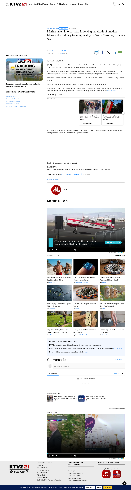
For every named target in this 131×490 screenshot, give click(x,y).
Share (87, 4)
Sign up (121, 359)
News (30, 4)
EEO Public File (42, 468)
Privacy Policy (41, 475)
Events (80, 4)
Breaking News (11, 96)
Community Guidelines (44, 463)
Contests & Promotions (13, 99)
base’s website (111, 90)
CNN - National (66, 174)
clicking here (117, 348)
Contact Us (40, 465)
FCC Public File (42, 472)
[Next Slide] (123, 113)
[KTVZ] (18, 4)
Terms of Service (42, 477)
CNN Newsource (53, 51)
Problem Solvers (62, 4)
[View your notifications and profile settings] (123, 374)
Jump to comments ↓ (53, 179)
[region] (86, 384)
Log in (116, 359)
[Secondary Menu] (8, 4)
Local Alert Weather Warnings (16, 106)
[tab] (53, 373)
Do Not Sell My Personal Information (49, 480)
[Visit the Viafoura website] (120, 408)
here (86, 352)
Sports (52, 4)
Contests (73, 4)
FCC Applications (43, 470)
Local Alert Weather (41, 4)
